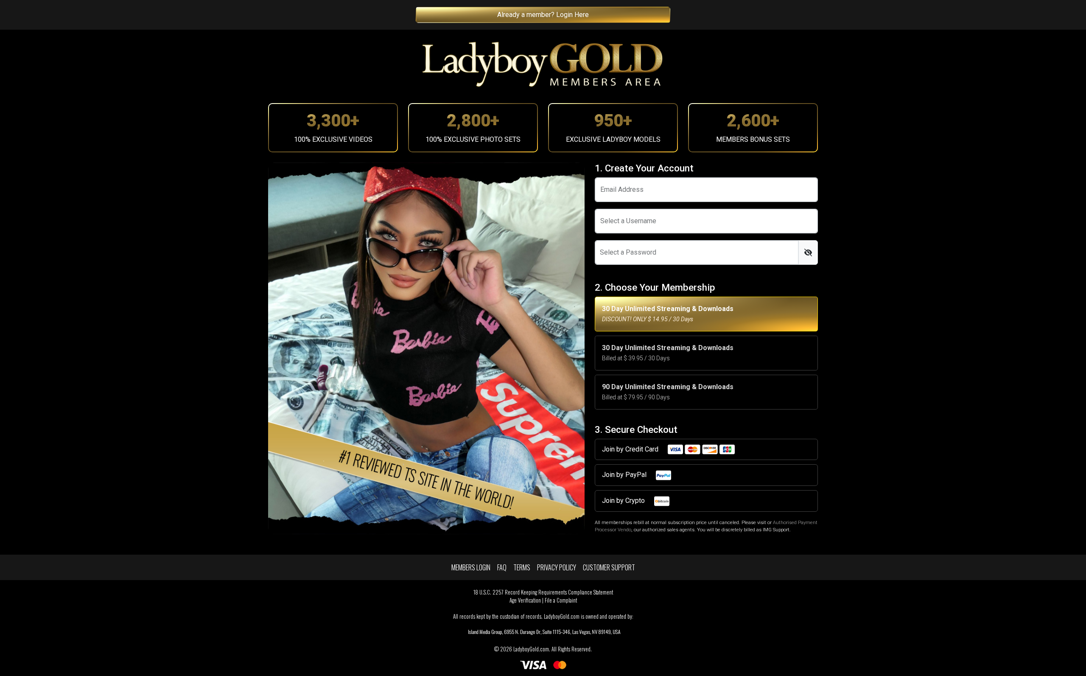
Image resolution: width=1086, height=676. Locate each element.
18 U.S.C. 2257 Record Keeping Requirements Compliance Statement (543, 592)
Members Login (470, 567)
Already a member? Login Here (543, 15)
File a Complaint (561, 600)
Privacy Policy (556, 567)
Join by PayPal (625, 475)
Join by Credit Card (631, 449)
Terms (521, 567)
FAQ (502, 567)
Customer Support (609, 567)
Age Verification (525, 600)
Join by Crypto (624, 500)
